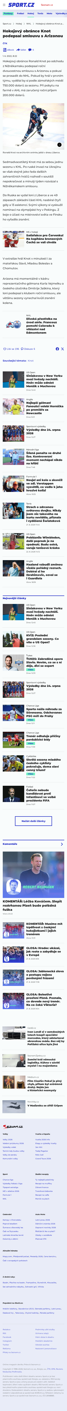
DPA (53, 1369)
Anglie (29, 399)
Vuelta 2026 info (42, 1139)
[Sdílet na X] (62, 349)
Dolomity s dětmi (10, 1239)
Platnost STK (40, 1239)
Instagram (7, 1341)
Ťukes (29, 656)
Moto (49, 13)
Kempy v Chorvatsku (12, 1220)
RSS (4, 1333)
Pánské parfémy (47, 1313)
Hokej (30, 13)
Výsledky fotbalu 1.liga (12, 1183)
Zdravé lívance (41, 1187)
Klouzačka (51, 1282)
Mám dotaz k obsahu (44, 1337)
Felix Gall (39, 1155)
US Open (30, 372)
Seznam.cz (47, 4)
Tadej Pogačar (41, 1151)
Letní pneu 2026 (42, 1220)
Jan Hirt (38, 1147)
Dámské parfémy (42, 1309)
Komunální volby (10, 1159)
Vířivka (41, 1287)
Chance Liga (32, 706)
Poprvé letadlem (10, 1224)
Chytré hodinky (32, 1313)
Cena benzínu (50, 1256)
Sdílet (23, 49)
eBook (10, 49)
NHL (28, 315)
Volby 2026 (7, 1139)
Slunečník (41, 1282)
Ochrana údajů (42, 1333)
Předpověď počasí (21, 1256)
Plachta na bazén (17, 1282)
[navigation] (4, 5)
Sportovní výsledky (36, 426)
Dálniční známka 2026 (45, 1224)
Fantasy (8, 13)
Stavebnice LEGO (26, 1309)
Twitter (6, 1345)
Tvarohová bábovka (44, 1191)
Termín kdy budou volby (13, 1151)
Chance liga (8, 1180)
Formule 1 (31, 477)
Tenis (40, 13)
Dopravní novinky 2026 (45, 1227)
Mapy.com (7, 1256)
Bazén (5, 1282)
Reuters (59, 1369)
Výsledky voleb (9, 1147)
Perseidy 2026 (36, 1256)
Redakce (6, 1329)
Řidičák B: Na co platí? (45, 1231)
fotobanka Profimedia (12, 1372)
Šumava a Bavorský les (13, 1227)
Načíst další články (34, 821)
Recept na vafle (42, 1195)
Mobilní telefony (10, 1309)
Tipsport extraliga (10, 1187)
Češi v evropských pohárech (15, 1260)
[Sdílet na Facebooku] (57, 349)
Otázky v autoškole (43, 1235)
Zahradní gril (31, 1287)
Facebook (7, 1337)
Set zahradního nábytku (13, 1287)
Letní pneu (56, 1309)
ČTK (5, 43)
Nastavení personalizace (46, 1348)
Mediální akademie (43, 1341)
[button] (33, 126)
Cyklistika (31, 756)
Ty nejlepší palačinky (44, 1180)
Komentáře (10, 843)
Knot (31, 360)
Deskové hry (8, 1313)
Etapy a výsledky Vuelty (46, 1143)
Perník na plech (42, 1199)
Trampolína (31, 1282)
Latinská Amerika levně (13, 1235)
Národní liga (32, 450)
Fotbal (20, 13)
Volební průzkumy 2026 (13, 1143)
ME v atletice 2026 (11, 1191)
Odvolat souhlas (42, 1345)
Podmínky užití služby (45, 1329)
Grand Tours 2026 (43, 1159)
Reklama (6, 1348)
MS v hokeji (32, 232)
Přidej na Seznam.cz (11, 1352)
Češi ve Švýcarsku (10, 1231)
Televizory (19, 1313)
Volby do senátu (10, 1155)
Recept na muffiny (43, 1183)
